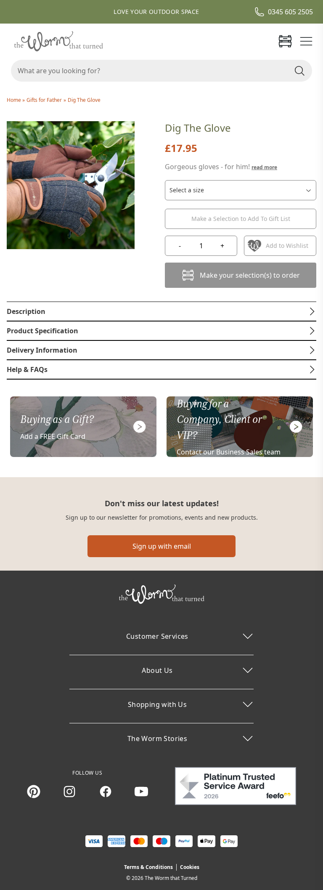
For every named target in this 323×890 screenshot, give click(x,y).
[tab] (161, 311)
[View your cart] (285, 41)
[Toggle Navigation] (306, 41)
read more (264, 167)
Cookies (189, 867)
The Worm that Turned (171, 878)
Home (14, 100)
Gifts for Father (44, 100)
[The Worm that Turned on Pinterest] (33, 791)
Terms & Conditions (148, 867)
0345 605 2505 (290, 11)
